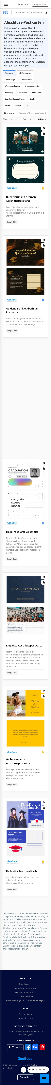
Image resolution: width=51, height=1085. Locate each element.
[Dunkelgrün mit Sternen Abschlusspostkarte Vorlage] (25, 157)
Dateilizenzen (25, 984)
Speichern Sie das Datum (15, 99)
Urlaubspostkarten (32, 86)
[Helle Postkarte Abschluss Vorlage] (25, 492)
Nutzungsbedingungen (26, 988)
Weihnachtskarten (12, 86)
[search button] (46, 12)
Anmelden (23, 4)
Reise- (7, 105)
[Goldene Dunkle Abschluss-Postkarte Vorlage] (25, 269)
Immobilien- (37, 92)
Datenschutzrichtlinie (25, 992)
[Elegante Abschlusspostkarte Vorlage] (25, 606)
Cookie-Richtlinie (25, 996)
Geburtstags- (10, 79)
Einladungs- (9, 92)
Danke (32, 99)
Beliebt (41, 119)
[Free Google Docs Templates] (6, 12)
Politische (23, 92)
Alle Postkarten (25, 73)
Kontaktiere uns (25, 1018)
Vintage (18, 105)
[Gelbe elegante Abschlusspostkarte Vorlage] (25, 719)
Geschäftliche (26, 79)
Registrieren (40, 4)
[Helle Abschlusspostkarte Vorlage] (25, 831)
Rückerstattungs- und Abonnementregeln (25, 1000)
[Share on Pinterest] (43, 128)
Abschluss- (9, 73)
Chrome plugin (25, 1014)
